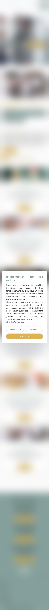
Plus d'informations (15, 322)
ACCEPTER (24, 336)
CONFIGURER (15, 329)
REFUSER (34, 329)
